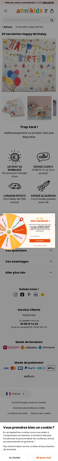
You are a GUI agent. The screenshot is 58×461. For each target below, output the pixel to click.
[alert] (29, 230)
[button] (39, 240)
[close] (53, 215)
